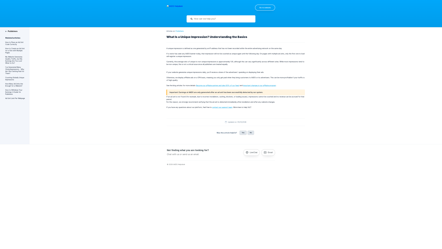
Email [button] (270, 152)
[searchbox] (221, 18)
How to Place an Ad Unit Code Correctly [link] (14, 43)
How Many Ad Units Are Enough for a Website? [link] (14, 85)
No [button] (251, 132)
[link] (11, 31)
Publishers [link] (180, 31)
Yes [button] (243, 132)
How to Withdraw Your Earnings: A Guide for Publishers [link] (13, 92)
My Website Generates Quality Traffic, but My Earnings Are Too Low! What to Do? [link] (13, 60)
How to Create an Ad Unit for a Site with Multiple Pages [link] (15, 51)
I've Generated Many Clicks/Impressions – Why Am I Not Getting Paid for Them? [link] (14, 70)
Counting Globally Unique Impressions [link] (14, 79)
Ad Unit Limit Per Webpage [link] (15, 98)
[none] (175, 7)
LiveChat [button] (253, 152)
